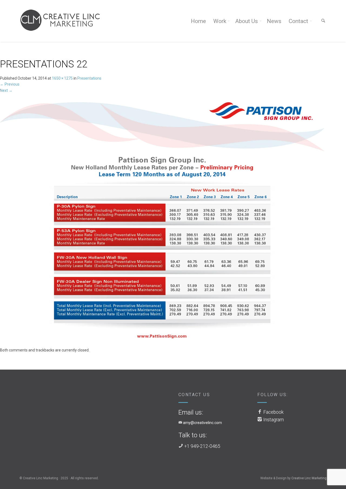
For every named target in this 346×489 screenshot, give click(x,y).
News (274, 21)
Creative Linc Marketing (309, 478)
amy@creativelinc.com (202, 422)
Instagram (273, 419)
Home (198, 21)
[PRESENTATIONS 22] (162, 220)
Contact (298, 21)
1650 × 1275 (62, 78)
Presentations (89, 78)
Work (219, 21)
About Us (246, 21)
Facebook (273, 412)
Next (6, 90)
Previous (9, 84)
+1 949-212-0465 (202, 446)
